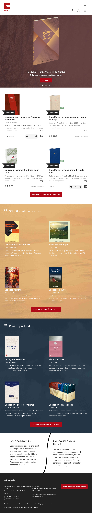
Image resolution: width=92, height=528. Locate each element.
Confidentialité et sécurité (28, 504)
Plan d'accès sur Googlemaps (45, 494)
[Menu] (85, 10)
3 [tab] (49, 85)
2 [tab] (46, 85)
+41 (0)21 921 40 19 (12, 497)
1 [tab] (43, 85)
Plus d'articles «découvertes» (46, 309)
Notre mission (10, 480)
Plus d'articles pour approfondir (46, 424)
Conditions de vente (10, 504)
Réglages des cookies (46, 504)
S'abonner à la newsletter (74, 486)
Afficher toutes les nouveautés (46, 194)
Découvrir (46, 80)
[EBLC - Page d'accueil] (7, 7)
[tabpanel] (46, 51)
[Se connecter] (79, 10)
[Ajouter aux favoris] (42, 131)
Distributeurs (39, 497)
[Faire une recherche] (85, 5)
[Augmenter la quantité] (36, 136)
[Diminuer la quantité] (27, 136)
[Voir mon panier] (72, 10)
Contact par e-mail (12, 499)
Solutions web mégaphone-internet (26, 507)
